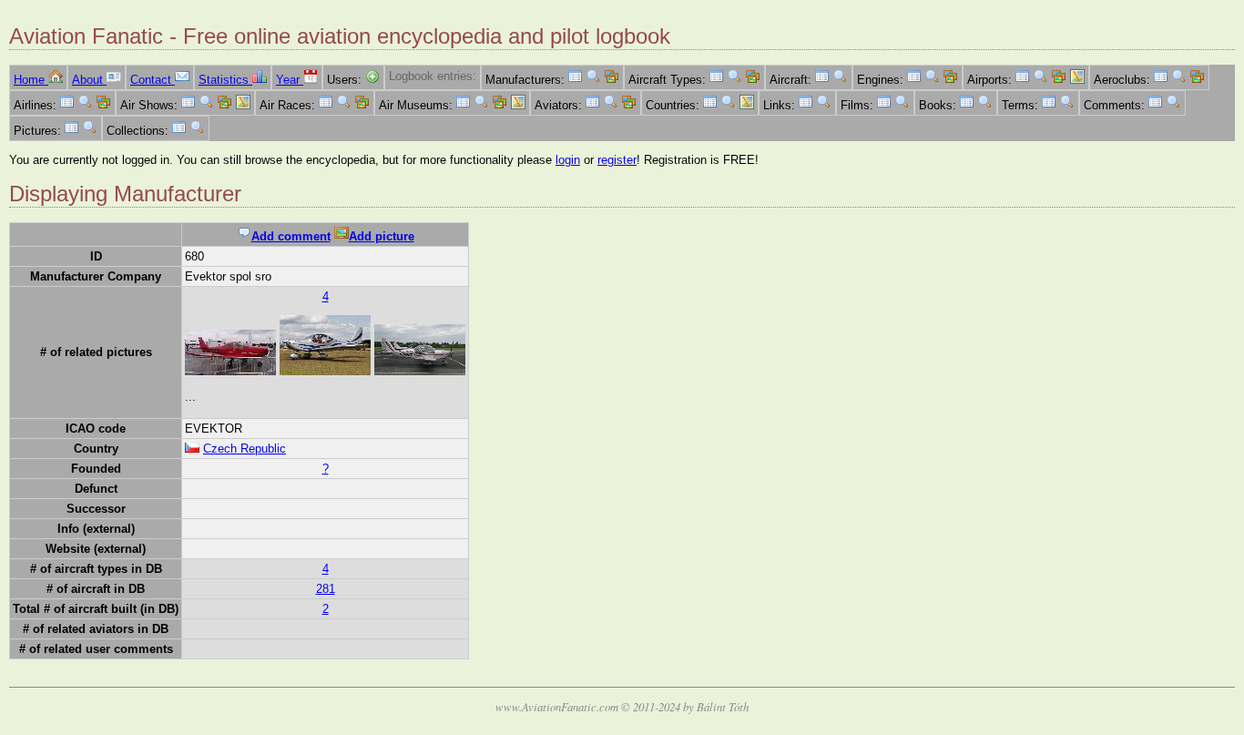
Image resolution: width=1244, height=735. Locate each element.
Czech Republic (244, 448)
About (89, 80)
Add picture (381, 236)
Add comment (291, 236)
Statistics (225, 80)
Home (31, 80)
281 (325, 589)
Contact (152, 80)
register (617, 160)
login (568, 160)
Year (289, 80)
